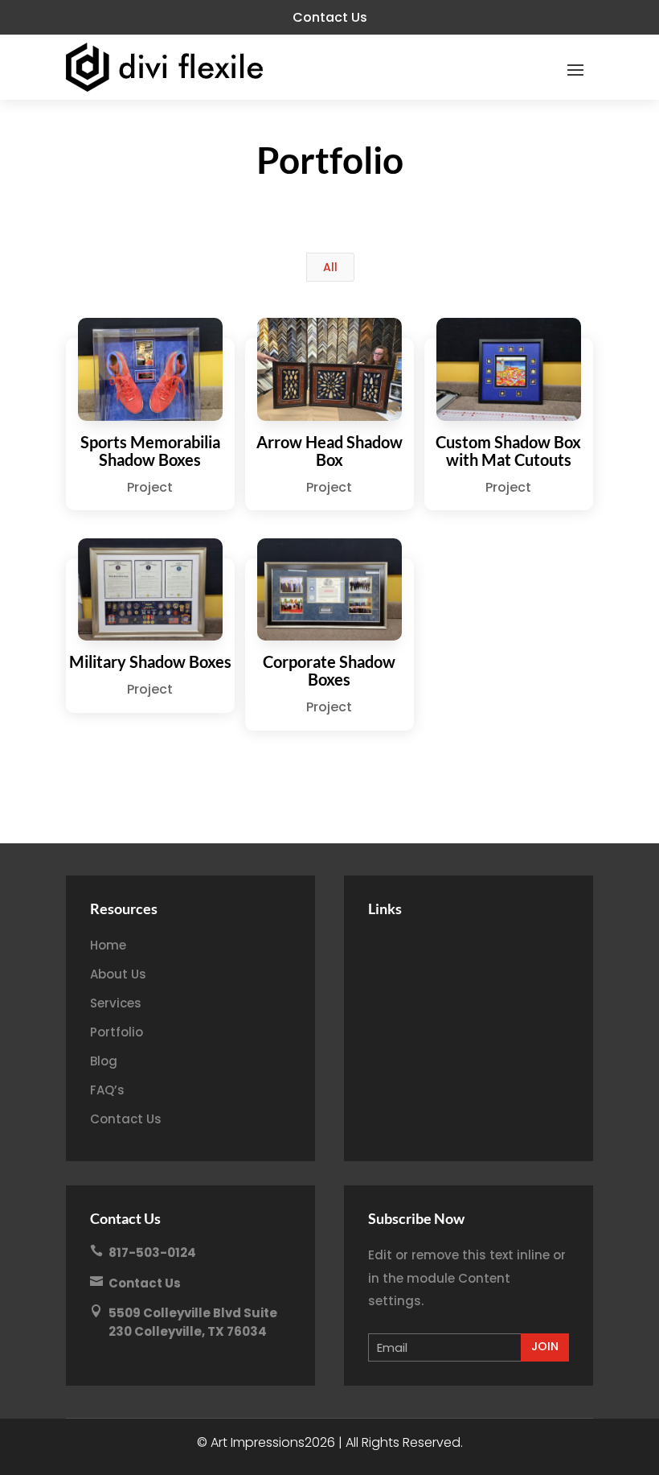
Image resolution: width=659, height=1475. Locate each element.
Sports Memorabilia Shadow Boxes (150, 450)
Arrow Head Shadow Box (329, 450)
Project (150, 487)
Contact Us (330, 17)
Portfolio (116, 1032)
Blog (103, 1061)
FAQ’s (107, 1090)
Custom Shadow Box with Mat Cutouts (508, 450)
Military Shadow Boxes (150, 661)
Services (115, 1003)
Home (108, 945)
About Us (118, 974)
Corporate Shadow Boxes (329, 670)
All (330, 267)
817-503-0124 (152, 1252)
